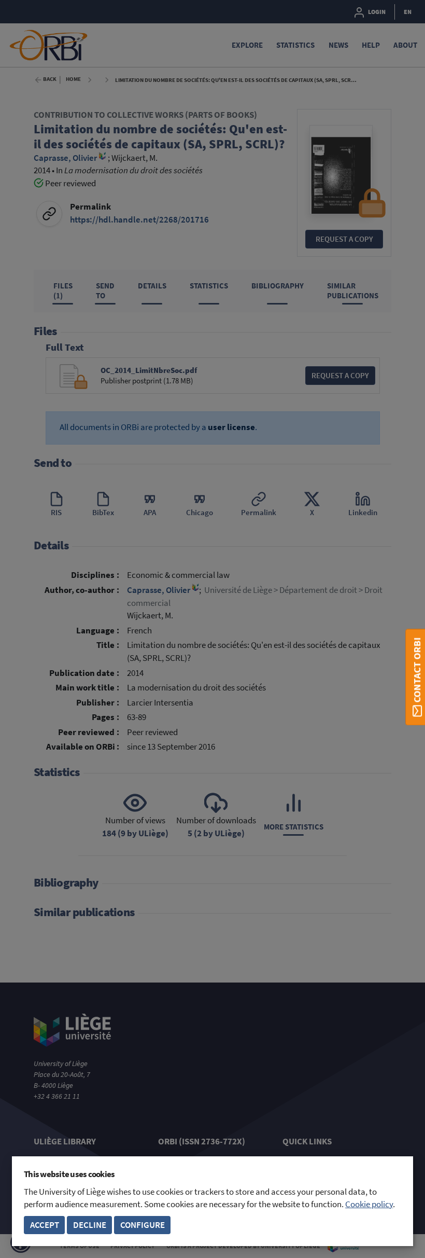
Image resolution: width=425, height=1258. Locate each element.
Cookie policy (369, 1204)
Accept (44, 1225)
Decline (89, 1225)
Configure (142, 1225)
